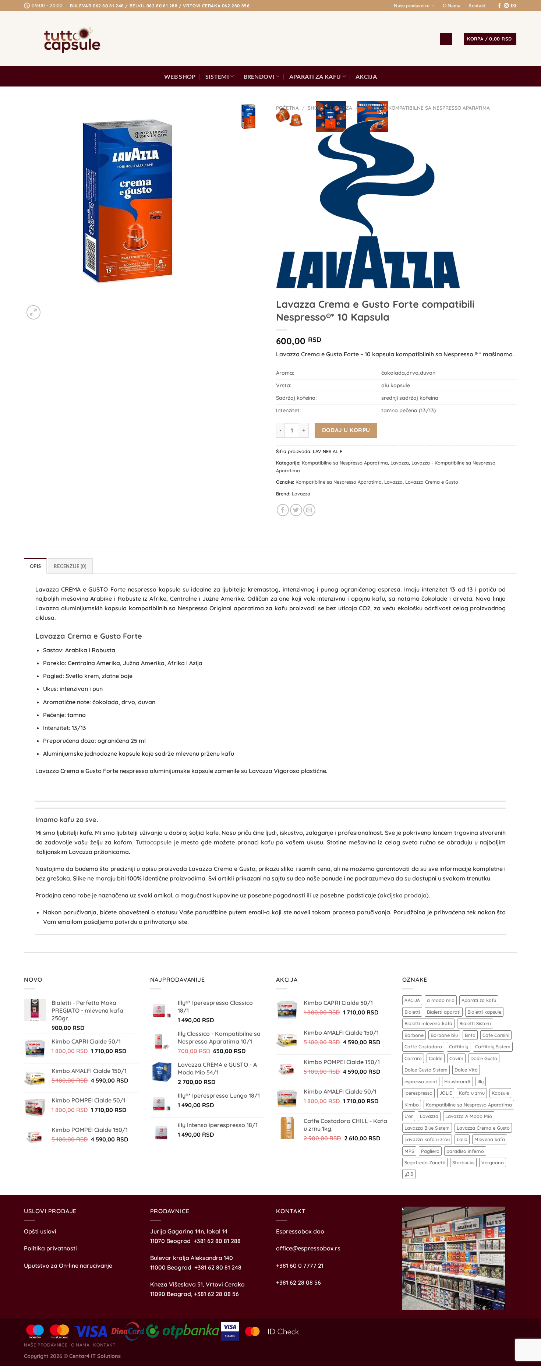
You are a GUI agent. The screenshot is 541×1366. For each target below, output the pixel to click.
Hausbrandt (457, 1081)
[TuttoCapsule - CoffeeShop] (70, 39)
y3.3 (408, 1174)
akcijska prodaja (403, 895)
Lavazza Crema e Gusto (431, 482)
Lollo (462, 1139)
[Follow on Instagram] (506, 5)
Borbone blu (444, 1035)
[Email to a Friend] (309, 510)
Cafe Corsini (495, 1035)
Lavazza (341, 108)
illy (481, 1081)
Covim (456, 1058)
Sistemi (217, 76)
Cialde (435, 1058)
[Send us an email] (513, 5)
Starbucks (463, 1162)
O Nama (451, 5)
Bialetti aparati (443, 1012)
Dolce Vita (466, 1070)
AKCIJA (366, 76)
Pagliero (430, 1151)
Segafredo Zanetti (424, 1162)
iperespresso (418, 1093)
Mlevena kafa (489, 1139)
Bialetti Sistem (475, 1023)
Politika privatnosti (50, 1248)
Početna (287, 108)
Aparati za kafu (479, 1000)
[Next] (51, 308)
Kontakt (477, 5)
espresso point (420, 1081)
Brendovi (259, 76)
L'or (408, 1116)
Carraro (413, 1058)
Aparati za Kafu (315, 76)
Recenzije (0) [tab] (70, 566)
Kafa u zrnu (472, 1093)
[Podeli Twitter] (296, 510)
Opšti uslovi (40, 1231)
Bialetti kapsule (484, 1012)
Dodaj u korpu (346, 430)
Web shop (180, 76)
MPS (409, 1151)
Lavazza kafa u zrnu (427, 1139)
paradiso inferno (465, 1151)
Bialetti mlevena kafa (428, 1023)
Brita (470, 1035)
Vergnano (492, 1162)
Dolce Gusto (483, 1058)
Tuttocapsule (154, 842)
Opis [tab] (35, 566)
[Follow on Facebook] (499, 5)
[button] (446, 39)
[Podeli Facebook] (283, 510)
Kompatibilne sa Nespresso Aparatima (345, 463)
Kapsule (500, 1093)
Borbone (414, 1035)
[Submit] (407, 38)
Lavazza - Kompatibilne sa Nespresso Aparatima (425, 108)
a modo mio (441, 1000)
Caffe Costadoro (423, 1046)
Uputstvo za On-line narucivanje (68, 1265)
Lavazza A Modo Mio (468, 1116)
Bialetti (412, 1012)
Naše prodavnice (411, 5)
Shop (314, 108)
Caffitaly (458, 1046)
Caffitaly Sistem (492, 1046)
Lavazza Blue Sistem (427, 1128)
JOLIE (445, 1093)
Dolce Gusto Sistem (426, 1070)
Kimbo (411, 1105)
